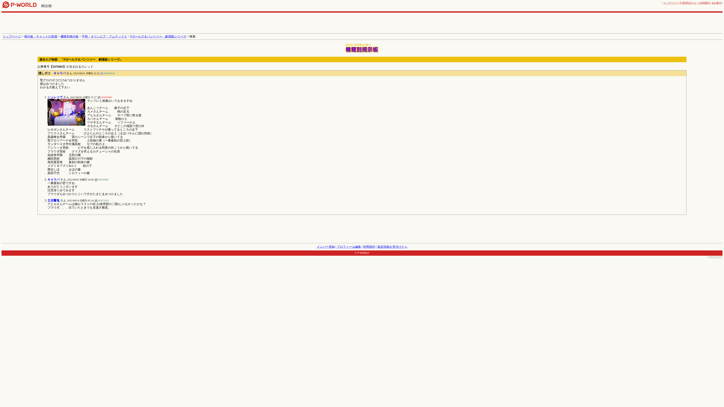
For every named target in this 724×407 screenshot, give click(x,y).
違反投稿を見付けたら (392, 246)
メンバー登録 (326, 246)
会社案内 (716, 3)
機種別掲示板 (70, 36)
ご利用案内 (704, 3)
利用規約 (369, 246)
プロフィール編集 (349, 246)
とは (688, 3)
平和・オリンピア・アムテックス (104, 36)
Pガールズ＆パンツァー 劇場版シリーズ (158, 36)
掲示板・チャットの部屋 (40, 36)
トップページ (670, 3)
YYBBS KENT (714, 257)
